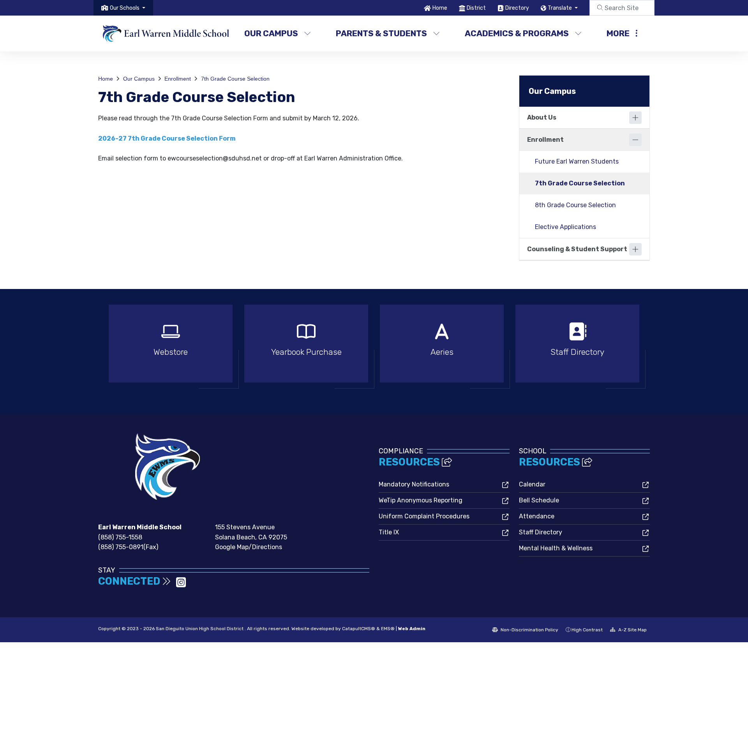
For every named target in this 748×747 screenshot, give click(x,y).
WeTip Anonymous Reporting (420, 500)
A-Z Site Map (632, 629)
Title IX (389, 532)
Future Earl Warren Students (577, 161)
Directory (517, 8)
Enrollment (177, 79)
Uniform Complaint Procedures (424, 516)
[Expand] (635, 117)
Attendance (536, 516)
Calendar (532, 484)
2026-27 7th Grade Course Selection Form (167, 138)
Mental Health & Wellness (556, 548)
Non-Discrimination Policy (528, 629)
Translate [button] (560, 8)
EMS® (388, 628)
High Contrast (587, 629)
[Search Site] (621, 8)
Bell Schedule (539, 500)
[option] (170, 347)
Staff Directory (540, 532)
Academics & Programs (517, 33)
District (476, 8)
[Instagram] (181, 584)
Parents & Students (381, 33)
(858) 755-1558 (120, 537)
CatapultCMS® (358, 628)
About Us (541, 117)
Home (439, 8)
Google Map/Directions (248, 547)
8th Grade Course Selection (575, 205)
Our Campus (271, 33)
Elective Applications (565, 227)
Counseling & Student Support (577, 249)
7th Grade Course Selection (235, 79)
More (618, 33)
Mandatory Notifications (414, 484)
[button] (127, 8)
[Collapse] (635, 140)
